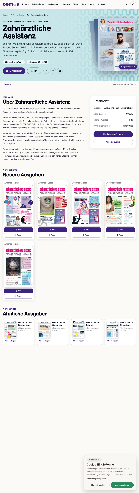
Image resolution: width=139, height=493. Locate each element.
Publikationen (38, 4)
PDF (36, 71)
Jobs (84, 4)
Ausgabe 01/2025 (113, 183)
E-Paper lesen (16, 71)
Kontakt (101, 4)
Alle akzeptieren (122, 485)
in (53, 71)
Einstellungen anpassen (96, 478)
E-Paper (24, 235)
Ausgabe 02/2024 (11, 244)
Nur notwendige (98, 485)
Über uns (66, 4)
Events (25, 4)
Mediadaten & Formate (113, 134)
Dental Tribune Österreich (58, 323)
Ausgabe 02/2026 (11, 183)
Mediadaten (53, 4)
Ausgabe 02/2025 (79, 183)
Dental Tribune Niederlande (126, 323)
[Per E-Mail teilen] (60, 71)
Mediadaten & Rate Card (124, 84)
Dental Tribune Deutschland (24, 323)
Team (75, 4)
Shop (91, 4)
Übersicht (7, 84)
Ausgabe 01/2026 (45, 183)
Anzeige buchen (113, 142)
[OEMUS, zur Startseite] (11, 4)
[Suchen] (133, 4)
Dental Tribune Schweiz (92, 323)
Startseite (6, 15)
